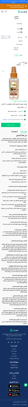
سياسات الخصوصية (16, 404)
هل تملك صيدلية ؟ (14, 358)
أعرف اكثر (5, 119)
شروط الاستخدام (24, 404)
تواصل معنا (19, 44)
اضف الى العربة (11, 125)
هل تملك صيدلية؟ (16, 48)
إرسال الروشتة (14, 365)
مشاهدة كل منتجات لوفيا (20, 101)
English (17, 55)
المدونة (20, 41)
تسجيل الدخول (17, 17)
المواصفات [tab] (14, 131)
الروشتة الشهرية (14, 367)
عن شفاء (20, 37)
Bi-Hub (14, 378)
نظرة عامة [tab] (24, 131)
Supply (14, 376)
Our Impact (14, 351)
